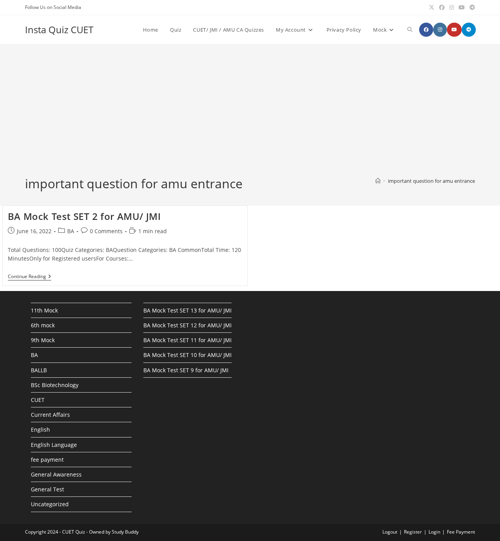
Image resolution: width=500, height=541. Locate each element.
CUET (38, 400)
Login (434, 532)
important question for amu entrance (431, 180)
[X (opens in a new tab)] (432, 7)
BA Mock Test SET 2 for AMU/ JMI (84, 216)
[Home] (377, 180)
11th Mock (44, 310)
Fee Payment (461, 532)
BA (70, 231)
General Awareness (56, 474)
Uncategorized (50, 504)
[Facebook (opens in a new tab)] (442, 7)
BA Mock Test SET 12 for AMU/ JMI (187, 325)
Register (413, 532)
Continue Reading (29, 277)
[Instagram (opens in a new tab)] (451, 7)
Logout (389, 532)
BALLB (39, 370)
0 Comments (106, 231)
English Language (54, 444)
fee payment (47, 459)
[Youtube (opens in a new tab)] (461, 7)
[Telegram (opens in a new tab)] (471, 7)
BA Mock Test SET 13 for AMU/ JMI (187, 310)
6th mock (43, 325)
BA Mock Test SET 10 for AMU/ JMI (187, 355)
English (40, 429)
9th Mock (43, 340)
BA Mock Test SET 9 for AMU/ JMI (186, 370)
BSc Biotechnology (55, 385)
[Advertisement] (250, 116)
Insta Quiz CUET (59, 29)
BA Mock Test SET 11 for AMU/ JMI (187, 340)
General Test (47, 489)
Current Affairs (50, 414)
